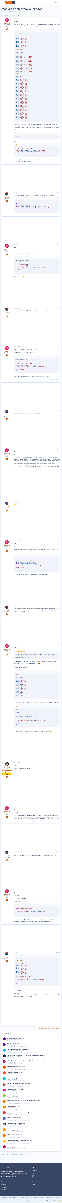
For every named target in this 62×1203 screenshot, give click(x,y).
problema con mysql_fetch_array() (15, 1089)
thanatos (8, 1039)
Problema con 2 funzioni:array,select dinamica (19, 1129)
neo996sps (9, 1085)
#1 (59, 19)
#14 (59, 851)
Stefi (8, 1113)
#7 (59, 449)
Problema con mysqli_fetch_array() (16, 1123)
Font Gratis (3, 1189)
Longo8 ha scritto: (19, 651)
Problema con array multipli (14, 1117)
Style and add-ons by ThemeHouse (36, 1197)
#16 (59, 952)
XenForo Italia (58, 1197)
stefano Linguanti (10, 1068)
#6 (59, 410)
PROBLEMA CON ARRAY (13, 1044)
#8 (59, 502)
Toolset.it (3, 1186)
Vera (8, 1079)
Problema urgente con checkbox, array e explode (19, 1140)
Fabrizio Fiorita (10, 1124)
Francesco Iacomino (11, 1051)
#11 (59, 644)
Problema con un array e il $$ (14, 1134)
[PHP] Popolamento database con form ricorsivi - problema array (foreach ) (26, 1055)
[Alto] (58, 1201)
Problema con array (12, 1078)
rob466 (8, 1062)
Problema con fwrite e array (14, 1146)
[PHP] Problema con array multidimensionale (18, 1049)
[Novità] (56, 2)
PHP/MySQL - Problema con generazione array (18, 1083)
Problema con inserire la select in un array (18, 1112)
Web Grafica (3, 1191)
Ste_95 (8, 1147)
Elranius (8, 1119)
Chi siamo (34, 1170)
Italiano (3, 1200)
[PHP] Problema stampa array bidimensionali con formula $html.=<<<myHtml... (27, 1061)
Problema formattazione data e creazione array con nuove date (23, 1100)
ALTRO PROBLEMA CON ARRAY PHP (16, 1038)
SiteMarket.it (4, 1187)
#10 (59, 606)
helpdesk (12, 1120)
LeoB (8, 1136)
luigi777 (8, 1096)
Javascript (24, 1068)
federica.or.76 (10, 1141)
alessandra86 (10, 1056)
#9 (59, 541)
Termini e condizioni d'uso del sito (35, 1200)
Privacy (33, 1173)
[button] (2, 2)
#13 (59, 807)
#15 (59, 890)
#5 (59, 347)
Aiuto (52, 1200)
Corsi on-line (3, 1184)
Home (55, 1200)
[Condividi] (57, 19)
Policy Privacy (47, 1200)
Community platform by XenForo (14, 1197)
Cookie (33, 1175)
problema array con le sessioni (14, 1095)
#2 (59, 192)
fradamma (9, 1102)
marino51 (12, 1046)
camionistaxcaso (10, 1073)
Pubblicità (34, 1172)
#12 (59, 763)
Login (33, 1184)
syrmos (8, 1130)
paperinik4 (4, 11)
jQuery (19, 1107)
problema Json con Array (13, 1106)
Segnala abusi (35, 1177)
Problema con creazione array (14, 1072)
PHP (19, 1039)
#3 (59, 244)
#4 (59, 308)
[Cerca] (59, 2)
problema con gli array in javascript (16, 1066)
